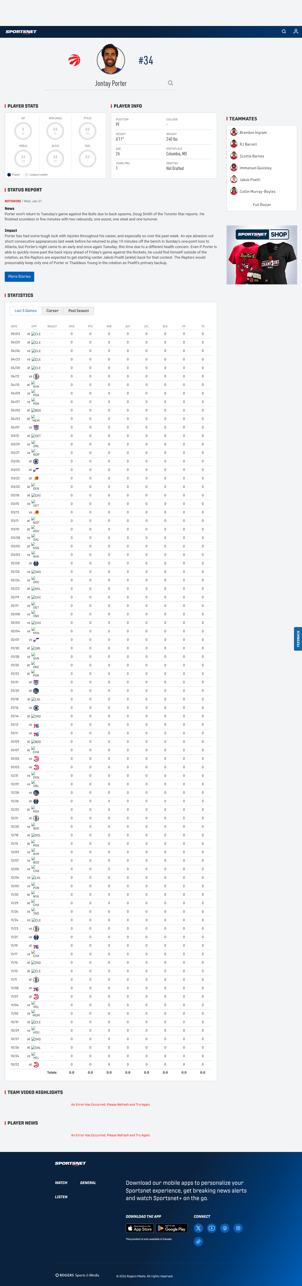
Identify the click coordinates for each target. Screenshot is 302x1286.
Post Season (78, 310)
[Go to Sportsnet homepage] (21, 32)
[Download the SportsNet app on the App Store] (140, 1228)
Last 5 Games (26, 310)
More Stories (19, 276)
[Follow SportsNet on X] (198, 1228)
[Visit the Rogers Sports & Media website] (77, 1275)
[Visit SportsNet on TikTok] (198, 1241)
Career (52, 310)
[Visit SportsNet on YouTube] (211, 1228)
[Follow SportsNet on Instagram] (238, 1228)
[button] (284, 31)
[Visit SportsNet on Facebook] (225, 1228)
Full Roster (262, 204)
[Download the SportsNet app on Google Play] (171, 1228)
